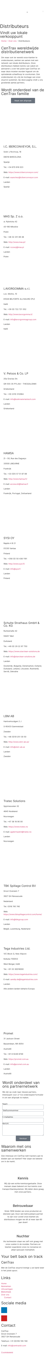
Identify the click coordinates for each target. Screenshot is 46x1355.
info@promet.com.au (19, 1064)
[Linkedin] (4, 1310)
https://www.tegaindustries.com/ (23, 974)
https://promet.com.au (18, 1059)
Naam (5, 1104)
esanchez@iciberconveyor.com (24, 177)
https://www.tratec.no (18, 827)
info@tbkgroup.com (19, 919)
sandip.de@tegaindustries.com (24, 979)
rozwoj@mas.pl (17, 247)
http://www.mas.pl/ (16, 242)
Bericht (5, 1123)
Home (3, 41)
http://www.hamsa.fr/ (17, 479)
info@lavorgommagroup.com (23, 319)
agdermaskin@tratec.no (20, 832)
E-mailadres (7, 1117)
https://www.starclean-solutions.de (24, 651)
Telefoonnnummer (10, 1110)
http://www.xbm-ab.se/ (18, 742)
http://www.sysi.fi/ (16, 564)
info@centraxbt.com (17, 1345)
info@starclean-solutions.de (22, 656)
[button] (43, 11)
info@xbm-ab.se (17, 747)
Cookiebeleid (7, 1352)
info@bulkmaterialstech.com (23, 399)
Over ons (12, 41)
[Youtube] (4, 1318)
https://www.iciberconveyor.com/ (23, 172)
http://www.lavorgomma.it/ (20, 314)
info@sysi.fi (15, 569)
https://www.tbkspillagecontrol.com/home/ (23, 914)
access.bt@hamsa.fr (19, 484)
